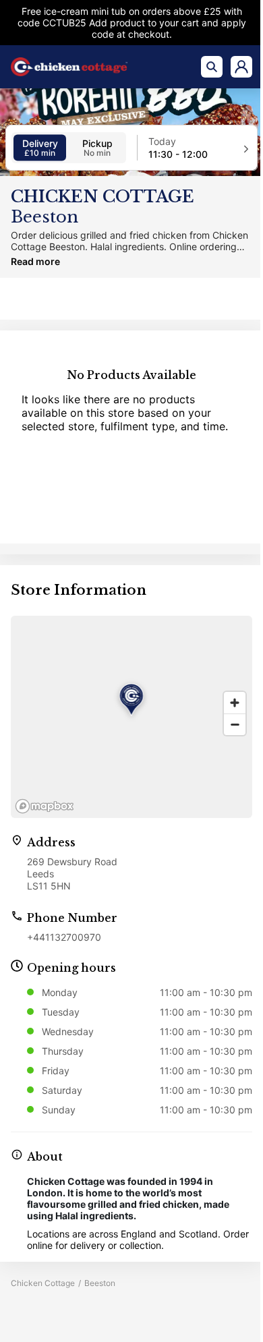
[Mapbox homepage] (44, 806)
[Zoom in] (234, 702)
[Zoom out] (234, 724)
